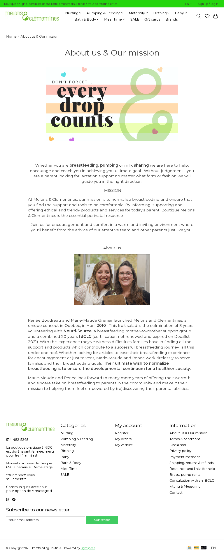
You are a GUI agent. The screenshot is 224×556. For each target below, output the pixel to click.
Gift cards (152, 19)
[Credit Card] (189, 548)
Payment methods (185, 457)
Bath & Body (71, 463)
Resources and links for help (192, 469)
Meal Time (69, 469)
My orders (123, 439)
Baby (65, 457)
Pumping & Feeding (77, 439)
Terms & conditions (185, 439)
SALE (134, 19)
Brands (172, 19)
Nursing (67, 433)
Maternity (68, 445)
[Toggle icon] (198, 16)
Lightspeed (88, 548)
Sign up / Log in (208, 3)
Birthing (67, 451)
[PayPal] (197, 548)
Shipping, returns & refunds (192, 463)
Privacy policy (180, 451)
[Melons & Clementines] (32, 16)
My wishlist (124, 445)
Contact (176, 493)
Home (11, 36)
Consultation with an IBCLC (192, 481)
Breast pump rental (185, 475)
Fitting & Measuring (185, 486)
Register (121, 433)
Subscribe (102, 520)
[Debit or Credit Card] (204, 548)
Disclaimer (178, 445)
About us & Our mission (188, 433)
